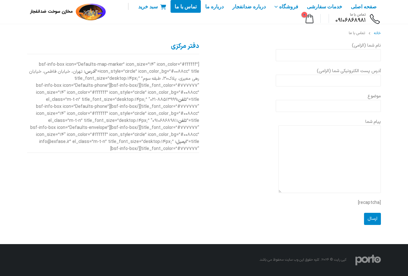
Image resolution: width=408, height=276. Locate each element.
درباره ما (214, 6)
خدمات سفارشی (324, 6)
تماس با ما (186, 6)
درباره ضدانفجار (249, 6)
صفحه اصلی (364, 6)
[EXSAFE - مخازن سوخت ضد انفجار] (67, 12)
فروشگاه (288, 6)
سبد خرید (148, 6)
